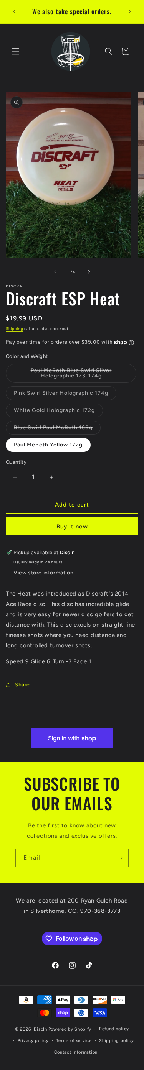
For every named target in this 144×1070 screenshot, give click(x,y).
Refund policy (114, 1028)
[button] (15, 51)
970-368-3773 (100, 911)
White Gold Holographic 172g (58, 412)
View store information (43, 572)
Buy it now (72, 526)
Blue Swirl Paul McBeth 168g (57, 429)
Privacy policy (33, 1040)
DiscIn (40, 1029)
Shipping (14, 328)
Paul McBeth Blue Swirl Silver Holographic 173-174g (81, 375)
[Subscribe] (119, 858)
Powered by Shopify (70, 1029)
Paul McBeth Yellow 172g (48, 444)
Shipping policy (116, 1040)
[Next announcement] (129, 11)
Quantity (16, 462)
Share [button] (22, 684)
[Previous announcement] (14, 11)
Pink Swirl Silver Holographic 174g (65, 394)
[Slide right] (89, 271)
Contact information (76, 1052)
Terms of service (73, 1040)
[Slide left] (55, 271)
